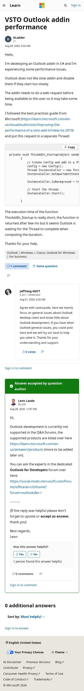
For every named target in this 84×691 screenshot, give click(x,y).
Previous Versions (38, 662)
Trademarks (42, 679)
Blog (58, 662)
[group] (42, 178)
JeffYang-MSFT (30, 291)
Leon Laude (26, 401)
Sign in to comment (18, 368)
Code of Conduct (14, 679)
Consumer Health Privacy (20, 674)
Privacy (27, 668)
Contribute (10, 668)
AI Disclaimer (12, 662)
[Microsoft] (42, 5)
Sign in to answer (17, 628)
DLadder (19, 38)
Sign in (76, 5)
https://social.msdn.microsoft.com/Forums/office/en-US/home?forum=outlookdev (41, 487)
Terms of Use (54, 674)
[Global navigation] (4, 5)
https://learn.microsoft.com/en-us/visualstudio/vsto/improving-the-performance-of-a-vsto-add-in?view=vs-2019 (39, 125)
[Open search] (65, 5)
